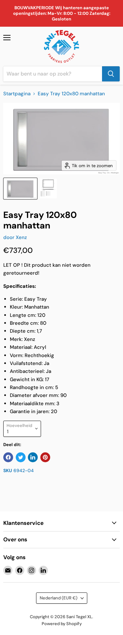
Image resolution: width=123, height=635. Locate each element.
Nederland (58, 598)
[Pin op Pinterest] (45, 457)
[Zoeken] (111, 73)
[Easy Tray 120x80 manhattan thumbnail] (20, 188)
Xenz (21, 237)
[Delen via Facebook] (8, 457)
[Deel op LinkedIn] (33, 457)
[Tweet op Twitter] (21, 457)
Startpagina (17, 94)
